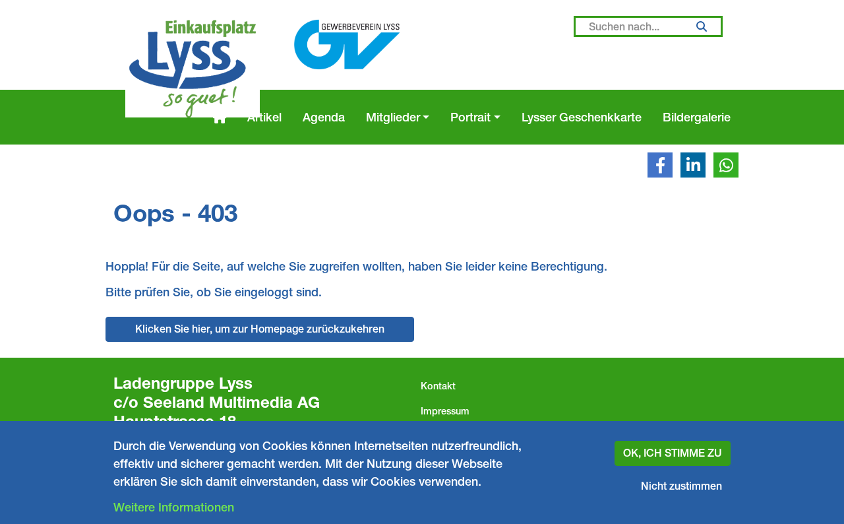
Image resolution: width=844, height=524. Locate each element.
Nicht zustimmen (681, 486)
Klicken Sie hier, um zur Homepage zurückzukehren (259, 329)
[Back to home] (192, 68)
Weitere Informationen (173, 507)
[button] (660, 165)
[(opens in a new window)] (347, 45)
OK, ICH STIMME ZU (672, 453)
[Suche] (701, 26)
